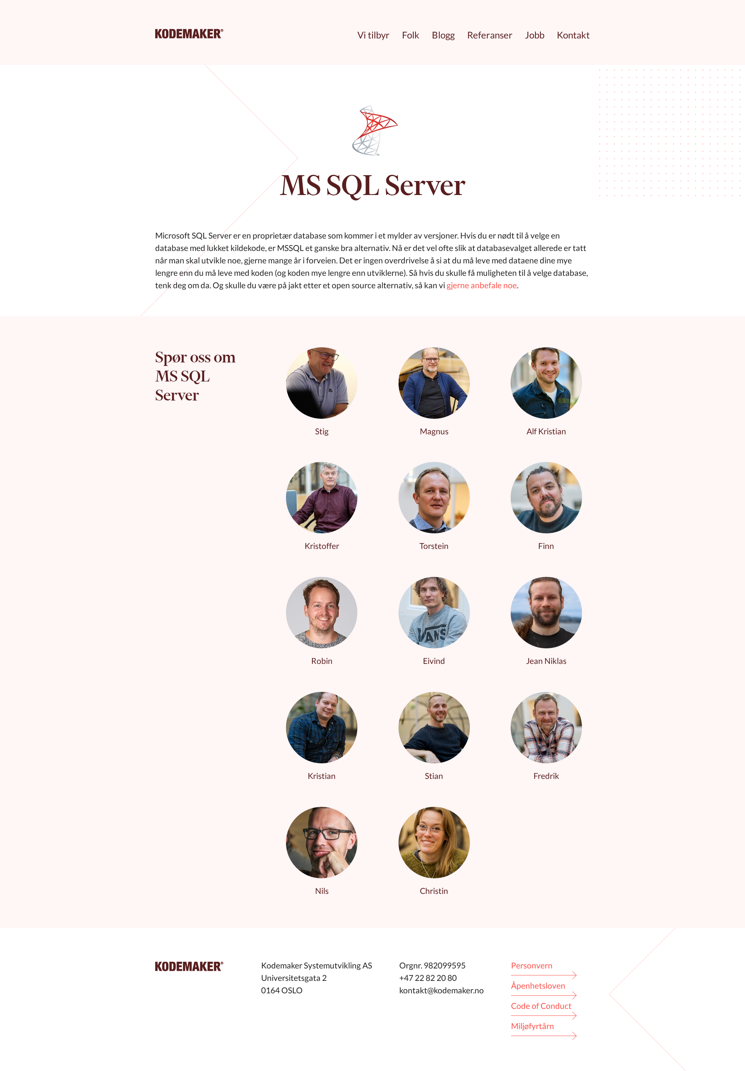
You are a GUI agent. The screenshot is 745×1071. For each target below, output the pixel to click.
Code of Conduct (541, 1005)
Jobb (534, 34)
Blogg (443, 34)
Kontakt (573, 34)
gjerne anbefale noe (482, 285)
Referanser (490, 34)
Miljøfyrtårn (532, 1026)
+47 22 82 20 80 (428, 977)
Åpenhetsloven (538, 985)
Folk (410, 34)
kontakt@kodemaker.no (441, 990)
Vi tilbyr (373, 34)
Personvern (532, 965)
